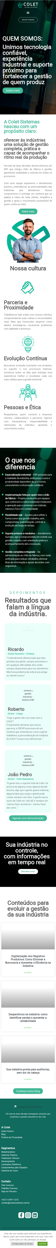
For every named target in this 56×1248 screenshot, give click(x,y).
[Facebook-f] (21, 1215)
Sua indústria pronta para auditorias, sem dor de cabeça (28, 1071)
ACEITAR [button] (42, 1244)
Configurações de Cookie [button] (22, 1244)
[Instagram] (28, 1215)
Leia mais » (28, 973)
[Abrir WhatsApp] (49, 1241)
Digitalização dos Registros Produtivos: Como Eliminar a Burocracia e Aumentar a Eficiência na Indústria (28, 961)
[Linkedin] (35, 1215)
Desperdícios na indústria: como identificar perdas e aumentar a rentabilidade (28, 1017)
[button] (28, 12)
